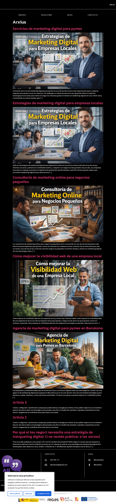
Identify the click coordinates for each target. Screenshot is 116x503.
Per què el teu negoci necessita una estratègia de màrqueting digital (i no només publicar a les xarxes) (56, 434)
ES (114, 4)
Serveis (22, 15)
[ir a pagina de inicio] (12, 465)
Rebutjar (28, 493)
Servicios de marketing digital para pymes (47, 28)
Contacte (93, 15)
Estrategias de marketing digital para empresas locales (58, 103)
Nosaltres (46, 15)
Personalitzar (15, 493)
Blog (69, 15)
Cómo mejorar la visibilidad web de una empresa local (57, 256)
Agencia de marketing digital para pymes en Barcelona (58, 328)
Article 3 (20, 402)
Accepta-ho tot (43, 493)
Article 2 (20, 417)
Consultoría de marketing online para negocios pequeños (51, 179)
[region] (29, 485)
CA (111, 4)
